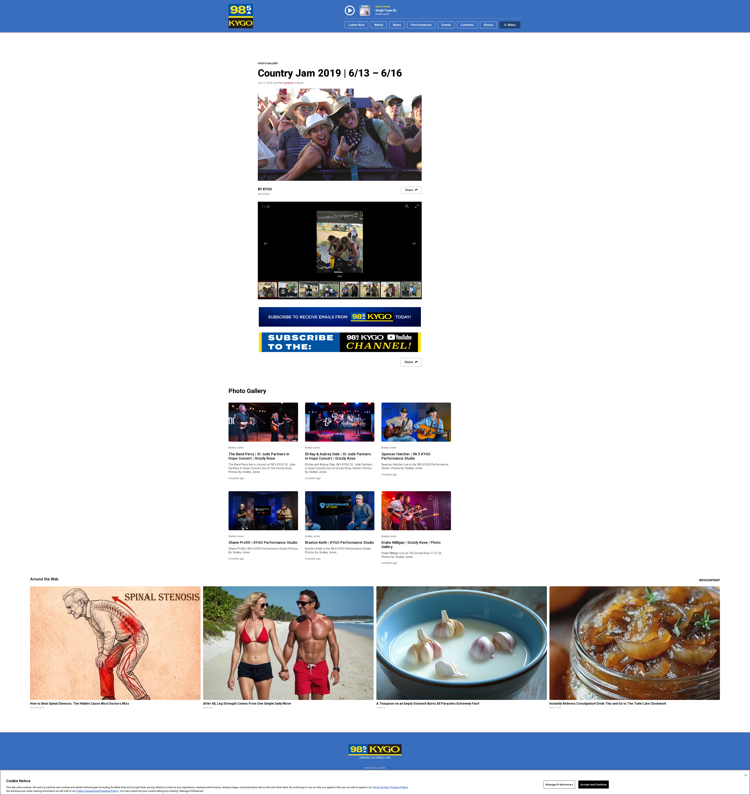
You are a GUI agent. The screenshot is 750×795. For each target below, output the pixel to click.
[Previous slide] (266, 243)
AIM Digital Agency (375, 768)
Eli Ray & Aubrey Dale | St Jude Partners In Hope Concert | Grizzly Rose (338, 456)
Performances (421, 25)
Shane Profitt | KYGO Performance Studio (263, 542)
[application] (340, 135)
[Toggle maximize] (417, 206)
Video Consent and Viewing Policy (97, 791)
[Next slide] (414, 243)
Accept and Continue (593, 784)
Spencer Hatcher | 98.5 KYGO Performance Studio (405, 456)
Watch (378, 25)
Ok (745, 775)
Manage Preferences (559, 784)
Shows (488, 25)
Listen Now (356, 25)
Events (446, 25)
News (397, 25)
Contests (467, 25)
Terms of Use (381, 787)
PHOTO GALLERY (268, 63)
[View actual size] (407, 206)
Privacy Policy (399, 787)
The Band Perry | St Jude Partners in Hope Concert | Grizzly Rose (259, 456)
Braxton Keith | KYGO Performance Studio (339, 542)
